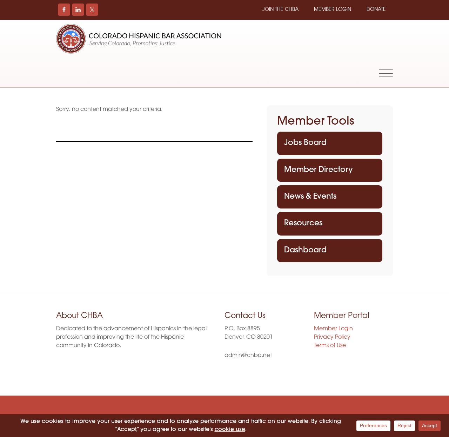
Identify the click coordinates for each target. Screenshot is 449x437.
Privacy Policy (332, 337)
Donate (376, 9)
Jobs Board (305, 143)
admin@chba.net (248, 355)
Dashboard (305, 250)
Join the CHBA (280, 9)
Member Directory (318, 170)
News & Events (310, 197)
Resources (303, 223)
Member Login (332, 9)
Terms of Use (330, 346)
